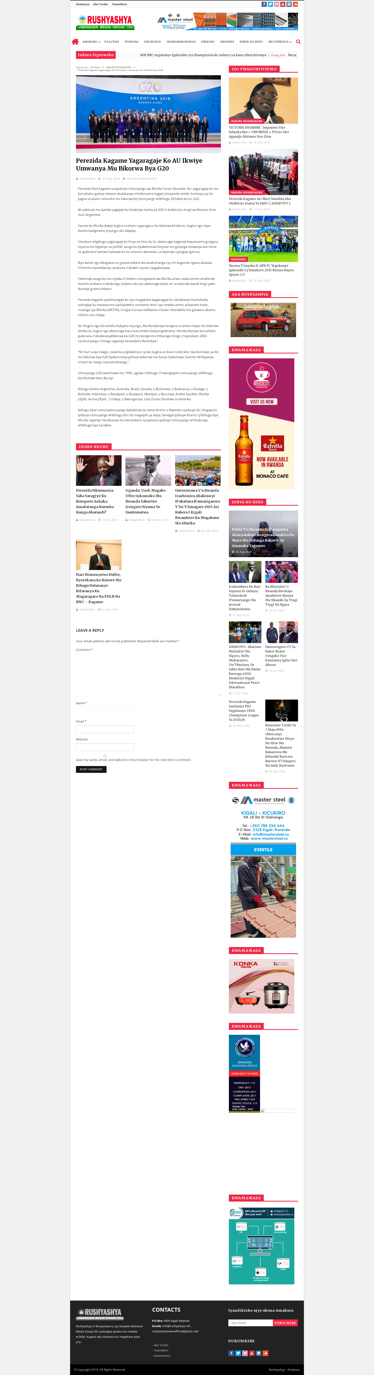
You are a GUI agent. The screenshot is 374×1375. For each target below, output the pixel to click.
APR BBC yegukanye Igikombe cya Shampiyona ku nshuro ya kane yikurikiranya (148, 55)
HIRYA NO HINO (251, 41)
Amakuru (238, 259)
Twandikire (119, 4)
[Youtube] (282, 4)
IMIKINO (208, 41)
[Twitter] (270, 4)
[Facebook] (264, 4)
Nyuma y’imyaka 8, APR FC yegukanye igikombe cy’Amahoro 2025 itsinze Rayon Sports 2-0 (261, 270)
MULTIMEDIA (278, 41)
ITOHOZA (131, 41)
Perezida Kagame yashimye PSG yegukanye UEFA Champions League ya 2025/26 (244, 711)
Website (82, 739)
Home (75, 42)
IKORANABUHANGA (181, 41)
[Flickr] (276, 4)
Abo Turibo (100, 4)
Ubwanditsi (87, 178)
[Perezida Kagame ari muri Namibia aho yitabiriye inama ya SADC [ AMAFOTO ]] (263, 172)
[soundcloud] (295, 4)
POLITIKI (111, 41)
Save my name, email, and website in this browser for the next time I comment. (133, 760)
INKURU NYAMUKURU (141, 178)
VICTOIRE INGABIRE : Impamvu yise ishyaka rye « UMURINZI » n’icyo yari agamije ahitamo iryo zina (259, 131)
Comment (84, 650)
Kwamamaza (162, 1355)
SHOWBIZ (227, 41)
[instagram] (289, 4)
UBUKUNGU (152, 41)
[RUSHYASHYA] (105, 22)
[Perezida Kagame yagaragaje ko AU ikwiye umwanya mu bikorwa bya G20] (148, 152)
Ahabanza (82, 4)
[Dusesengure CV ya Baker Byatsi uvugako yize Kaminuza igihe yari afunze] (281, 632)
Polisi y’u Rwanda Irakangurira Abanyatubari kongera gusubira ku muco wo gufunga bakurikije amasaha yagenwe (263, 537)
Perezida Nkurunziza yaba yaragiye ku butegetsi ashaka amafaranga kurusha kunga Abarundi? (95, 501)
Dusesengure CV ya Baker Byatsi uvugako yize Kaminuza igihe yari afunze (281, 656)
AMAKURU (90, 41)
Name (81, 703)
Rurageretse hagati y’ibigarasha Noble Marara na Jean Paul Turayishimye (291, 55)
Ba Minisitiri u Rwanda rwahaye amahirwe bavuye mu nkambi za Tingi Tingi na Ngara (281, 595)
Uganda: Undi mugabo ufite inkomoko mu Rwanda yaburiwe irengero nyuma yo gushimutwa (145, 501)
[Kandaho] (227, 21)
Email (81, 721)
